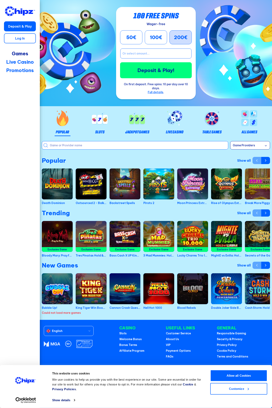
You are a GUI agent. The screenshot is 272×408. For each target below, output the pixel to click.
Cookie (188, 384)
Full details (155, 92)
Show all (244, 160)
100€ (156, 37)
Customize (236, 388)
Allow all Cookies (239, 375)
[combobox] (69, 331)
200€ (180, 37)
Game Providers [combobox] (244, 145)
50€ (131, 37)
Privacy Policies (64, 389)
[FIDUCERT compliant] (84, 344)
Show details (61, 400)
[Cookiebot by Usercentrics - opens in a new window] (25, 400)
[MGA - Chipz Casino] (52, 344)
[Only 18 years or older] (68, 344)
